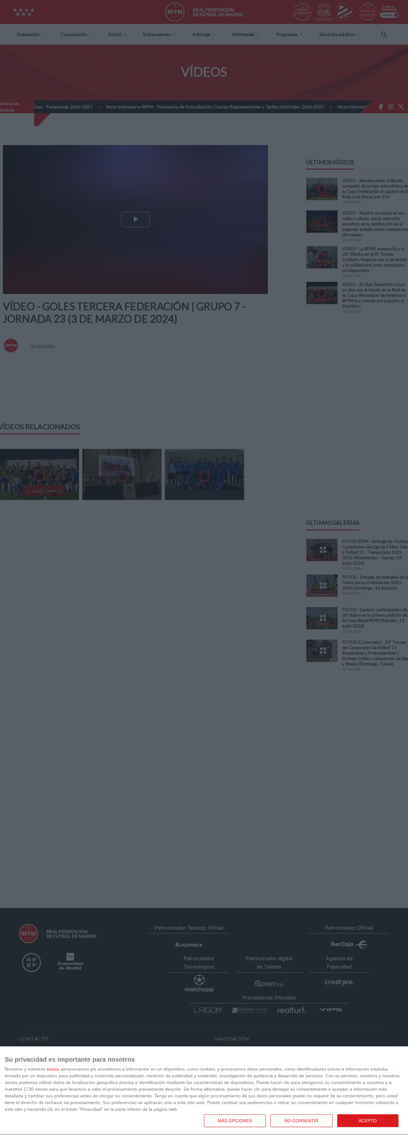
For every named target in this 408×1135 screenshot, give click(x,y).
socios (53, 1069)
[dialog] (204, 1091)
